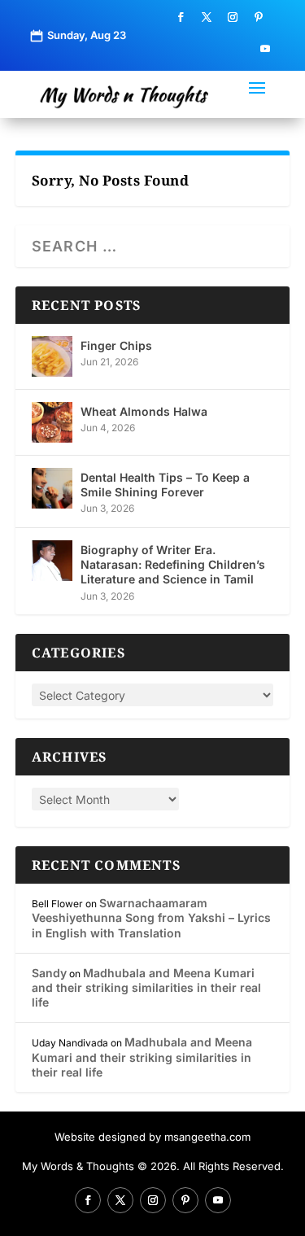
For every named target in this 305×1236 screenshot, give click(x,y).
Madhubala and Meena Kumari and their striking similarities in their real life (146, 987)
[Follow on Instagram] (232, 17)
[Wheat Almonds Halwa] (52, 422)
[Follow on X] (206, 17)
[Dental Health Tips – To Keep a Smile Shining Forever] (52, 488)
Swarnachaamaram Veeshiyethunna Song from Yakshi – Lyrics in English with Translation (151, 917)
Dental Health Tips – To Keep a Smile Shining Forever (165, 484)
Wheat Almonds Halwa (144, 411)
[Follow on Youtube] (265, 49)
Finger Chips (116, 345)
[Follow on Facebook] (180, 17)
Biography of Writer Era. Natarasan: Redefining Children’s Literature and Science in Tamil (173, 564)
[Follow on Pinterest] (258, 17)
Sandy (49, 973)
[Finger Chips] (52, 356)
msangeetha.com (207, 1136)
